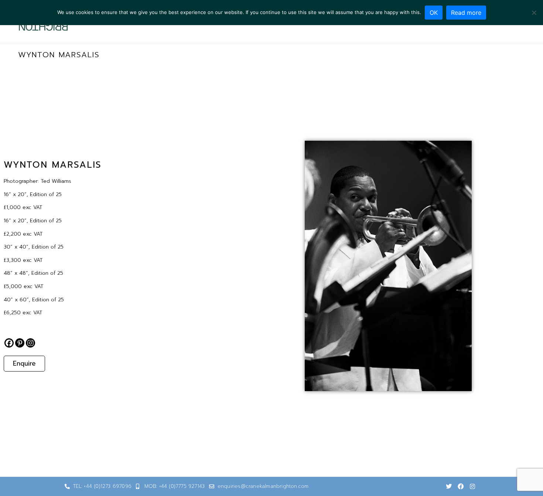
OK (434, 12)
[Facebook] (9, 343)
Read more (466, 12)
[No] (533, 12)
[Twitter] (449, 486)
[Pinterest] (19, 343)
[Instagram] (30, 343)
